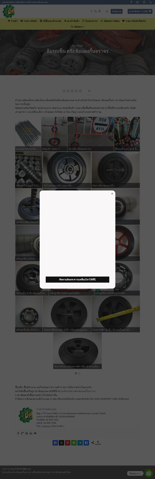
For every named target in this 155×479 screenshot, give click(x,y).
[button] (112, 193)
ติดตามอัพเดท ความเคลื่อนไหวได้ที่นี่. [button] (77, 279)
